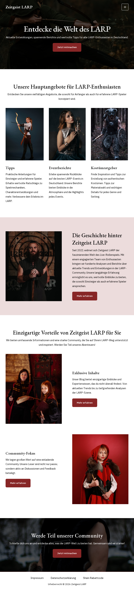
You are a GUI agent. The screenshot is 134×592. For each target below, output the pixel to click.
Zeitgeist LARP (19, 7)
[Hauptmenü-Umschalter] (125, 7)
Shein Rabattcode (93, 578)
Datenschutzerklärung (63, 578)
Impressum (37, 578)
